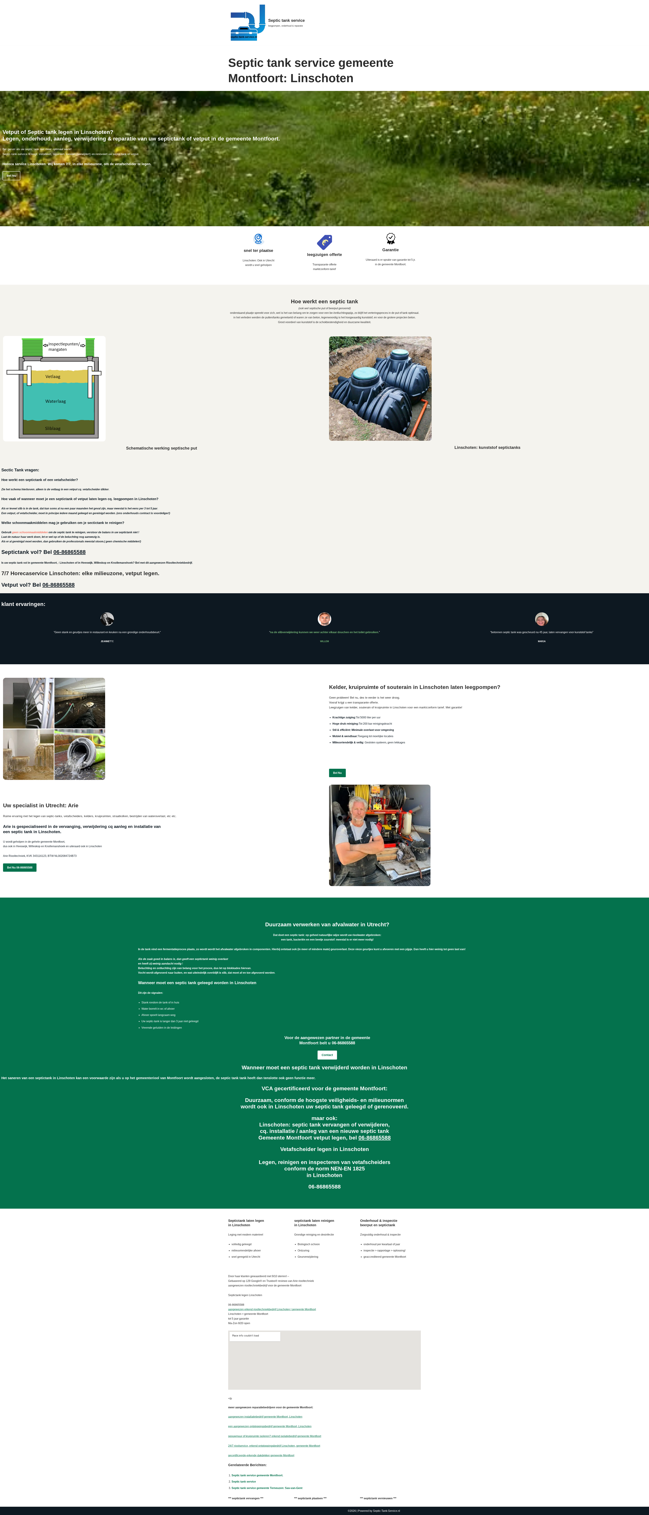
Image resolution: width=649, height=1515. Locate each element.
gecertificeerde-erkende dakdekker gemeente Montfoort (261, 1455)
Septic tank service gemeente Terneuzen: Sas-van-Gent (267, 1488)
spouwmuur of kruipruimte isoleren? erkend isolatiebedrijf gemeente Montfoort (274, 1436)
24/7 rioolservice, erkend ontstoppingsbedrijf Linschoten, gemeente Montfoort (274, 1445)
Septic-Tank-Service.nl (386, 1510)
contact (327, 1055)
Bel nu (11, 175)
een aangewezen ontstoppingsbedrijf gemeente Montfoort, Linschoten (269, 1426)
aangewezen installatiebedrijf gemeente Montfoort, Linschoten (265, 1416)
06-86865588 (69, 552)
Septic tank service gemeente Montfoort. (257, 1475)
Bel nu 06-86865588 (19, 867)
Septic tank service (244, 1481)
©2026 (352, 1510)
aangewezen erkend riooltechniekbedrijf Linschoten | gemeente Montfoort (272, 1309)
